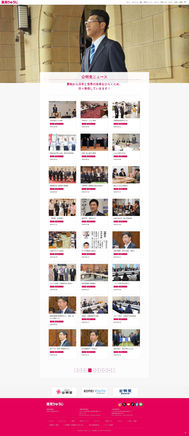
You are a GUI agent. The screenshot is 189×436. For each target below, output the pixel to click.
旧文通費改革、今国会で (89, 349)
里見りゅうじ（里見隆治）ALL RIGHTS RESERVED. (98, 430)
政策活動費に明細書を (89, 283)
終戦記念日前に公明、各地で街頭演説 (62, 153)
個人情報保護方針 (94, 425)
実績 (141, 2)
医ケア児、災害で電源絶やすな (60, 349)
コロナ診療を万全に (120, 153)
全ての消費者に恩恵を (89, 251)
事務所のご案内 (54, 425)
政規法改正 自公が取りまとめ (123, 349)
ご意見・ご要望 (178, 2)
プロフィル (135, 2)
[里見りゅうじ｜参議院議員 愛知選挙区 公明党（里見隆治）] (9, 3)
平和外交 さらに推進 (89, 120)
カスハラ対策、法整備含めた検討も (61, 283)
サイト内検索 (109, 425)
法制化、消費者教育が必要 (90, 316)
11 (105, 370)
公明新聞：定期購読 (74, 425)
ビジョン (156, 2)
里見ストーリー (148, 2)
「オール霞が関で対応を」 (122, 283)
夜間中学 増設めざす (89, 218)
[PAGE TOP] (185, 432)
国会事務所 (116, 409)
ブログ (170, 2)
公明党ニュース (59, 123)
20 (109, 370)
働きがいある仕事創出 (121, 185)
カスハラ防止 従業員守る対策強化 (125, 316)
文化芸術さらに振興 (56, 120)
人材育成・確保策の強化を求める (92, 185)
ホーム (128, 2)
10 (101, 370)
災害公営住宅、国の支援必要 (123, 218)
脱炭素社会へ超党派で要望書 (59, 185)
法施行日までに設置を (57, 251)
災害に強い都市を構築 (89, 153)
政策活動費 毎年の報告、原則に (124, 251)
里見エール (164, 2)
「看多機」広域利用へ (57, 218)
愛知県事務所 (84, 409)
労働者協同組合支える (121, 120)
